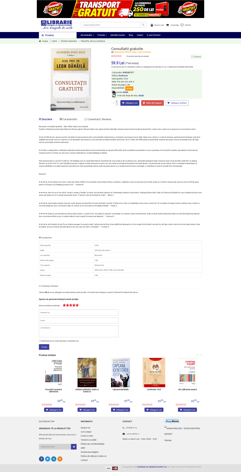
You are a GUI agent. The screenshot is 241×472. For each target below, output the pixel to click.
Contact (84, 460)
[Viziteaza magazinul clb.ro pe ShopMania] (172, 421)
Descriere (46, 119)
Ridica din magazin (154, 103)
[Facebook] (41, 459)
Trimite (44, 347)
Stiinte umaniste (69, 41)
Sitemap (167, 440)
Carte (54, 41)
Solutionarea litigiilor (90, 452)
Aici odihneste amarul (187, 389)
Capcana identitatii (120, 389)
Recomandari (86, 35)
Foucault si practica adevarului (53, 390)
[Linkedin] (53, 459)
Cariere (140, 35)
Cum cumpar (86, 432)
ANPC (83, 448)
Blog (131, 35)
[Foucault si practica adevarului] (53, 372)
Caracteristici (69, 119)
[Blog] (59, 459)
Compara (197, 57)
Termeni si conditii (88, 440)
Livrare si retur (87, 436)
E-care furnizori (153, 35)
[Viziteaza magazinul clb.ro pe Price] (183, 428)
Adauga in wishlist (179, 103)
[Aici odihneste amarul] (187, 372)
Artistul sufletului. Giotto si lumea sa (87, 390)
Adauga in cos (132, 103)
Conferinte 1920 (154, 389)
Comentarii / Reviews (99, 119)
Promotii (101, 35)
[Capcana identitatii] (120, 372)
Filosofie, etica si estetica (93, 41)
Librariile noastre (117, 35)
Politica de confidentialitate (92, 444)
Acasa (45, 41)
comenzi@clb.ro (132, 434)
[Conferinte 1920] (154, 372)
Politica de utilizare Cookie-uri (94, 456)
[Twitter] (47, 459)
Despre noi (85, 428)
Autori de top (47, 421)
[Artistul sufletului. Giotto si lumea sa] (87, 372)
